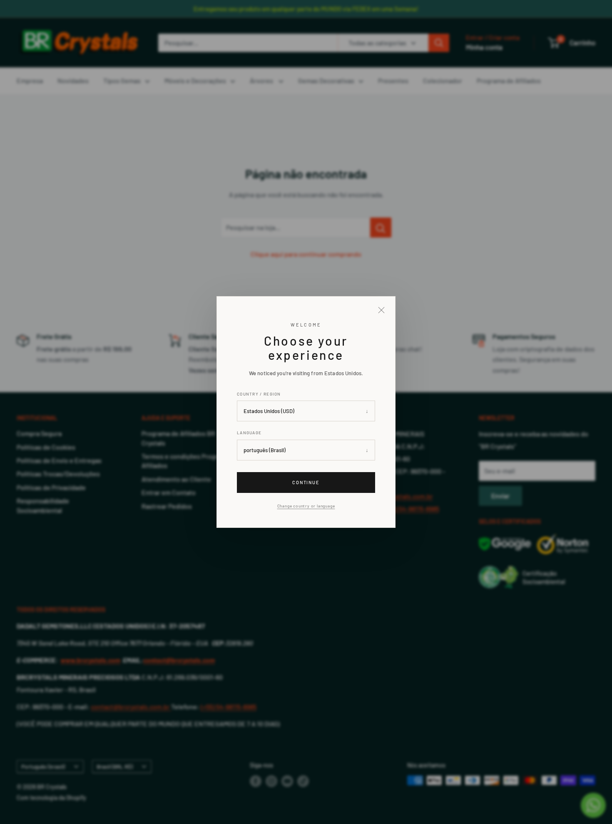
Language (249, 432)
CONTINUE (306, 482)
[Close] (381, 310)
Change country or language (306, 505)
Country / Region (259, 393)
